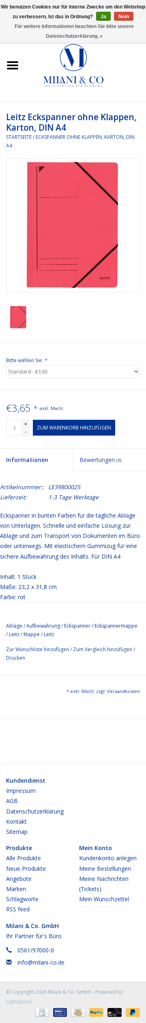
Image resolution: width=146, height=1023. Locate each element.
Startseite (19, 137)
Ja (103, 16)
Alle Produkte (23, 858)
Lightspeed (19, 1001)
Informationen (27, 460)
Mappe (32, 634)
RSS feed (18, 909)
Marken (16, 889)
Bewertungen (100, 460)
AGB (12, 801)
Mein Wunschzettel (104, 899)
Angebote (19, 879)
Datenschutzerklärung (35, 811)
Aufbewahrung (43, 625)
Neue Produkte (26, 868)
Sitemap (17, 831)
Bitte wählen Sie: (26, 360)
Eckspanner (77, 625)
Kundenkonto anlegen (108, 858)
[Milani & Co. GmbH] (85, 65)
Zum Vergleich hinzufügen (103, 649)
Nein (123, 16)
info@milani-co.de (40, 962)
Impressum (21, 790)
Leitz (14, 634)
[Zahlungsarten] (41, 1011)
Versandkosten (123, 691)
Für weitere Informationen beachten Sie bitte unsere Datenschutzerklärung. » (74, 31)
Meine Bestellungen (105, 868)
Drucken (15, 657)
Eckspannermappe (115, 625)
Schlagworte (22, 899)
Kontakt (16, 821)
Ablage (14, 625)
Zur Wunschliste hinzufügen (38, 649)
